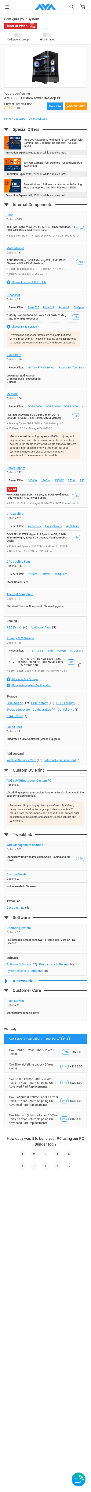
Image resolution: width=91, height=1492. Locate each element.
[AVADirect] (45, 7)
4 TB (50, 650)
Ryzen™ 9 (63, 307)
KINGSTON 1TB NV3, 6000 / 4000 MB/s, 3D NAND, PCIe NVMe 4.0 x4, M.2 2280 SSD (42, 662)
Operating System (19, 928)
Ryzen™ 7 (48, 307)
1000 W (32, 480)
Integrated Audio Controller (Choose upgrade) (34, 738)
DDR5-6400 (71, 406)
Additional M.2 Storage (24, 679)
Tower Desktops (37, 118)
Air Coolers (34, 526)
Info (80, 228)
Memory (12, 394)
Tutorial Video (17, 26)
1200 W (45, 480)
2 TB (40, 650)
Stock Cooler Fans (18, 582)
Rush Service (15, 1000)
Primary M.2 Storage (20, 638)
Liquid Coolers (53, 526)
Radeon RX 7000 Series (72, 367)
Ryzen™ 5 (33, 307)
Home (7, 118)
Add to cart (76, 106)
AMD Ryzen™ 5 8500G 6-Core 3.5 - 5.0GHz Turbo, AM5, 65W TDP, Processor (36, 317)
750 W (72, 480)
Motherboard (15, 248)
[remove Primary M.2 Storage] (79, 665)
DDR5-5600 (35, 406)
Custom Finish (16, 874)
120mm (32, 574)
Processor (13, 295)
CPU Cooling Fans (18, 561)
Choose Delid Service (24, 326)
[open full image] (45, 67)
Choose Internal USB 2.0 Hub (28, 282)
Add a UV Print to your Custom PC (29, 780)
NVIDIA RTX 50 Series (41, 367)
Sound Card (14, 727)
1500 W (59, 480)
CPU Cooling (15, 513)
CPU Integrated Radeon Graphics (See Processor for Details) (24, 378)
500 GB (61, 650)
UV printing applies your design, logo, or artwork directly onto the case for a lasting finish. (45, 794)
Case (10, 215)
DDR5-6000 (53, 406)
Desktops (19, 118)
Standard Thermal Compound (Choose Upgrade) (36, 606)
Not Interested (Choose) (21, 886)
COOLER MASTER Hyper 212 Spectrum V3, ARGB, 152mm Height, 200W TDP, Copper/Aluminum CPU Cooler (36, 537)
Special (12, 489)
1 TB (30, 650)
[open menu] (7, 7)
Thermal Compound (20, 594)
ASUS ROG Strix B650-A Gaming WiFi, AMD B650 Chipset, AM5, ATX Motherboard (36, 262)
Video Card (14, 355)
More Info (55, 106)
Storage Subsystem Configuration (31, 685)
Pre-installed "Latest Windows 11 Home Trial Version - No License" (41, 941)
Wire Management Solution (25, 845)
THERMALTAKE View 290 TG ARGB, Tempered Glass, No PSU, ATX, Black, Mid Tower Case (41, 228)
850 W (83, 480)
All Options (80, 307)
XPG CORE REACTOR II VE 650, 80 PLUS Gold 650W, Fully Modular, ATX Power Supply (38, 496)
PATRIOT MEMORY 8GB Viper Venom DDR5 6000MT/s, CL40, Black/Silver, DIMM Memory (34, 416)
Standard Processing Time (23, 1012)
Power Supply (16, 468)
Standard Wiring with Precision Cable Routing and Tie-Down (39, 858)
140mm (45, 574)
